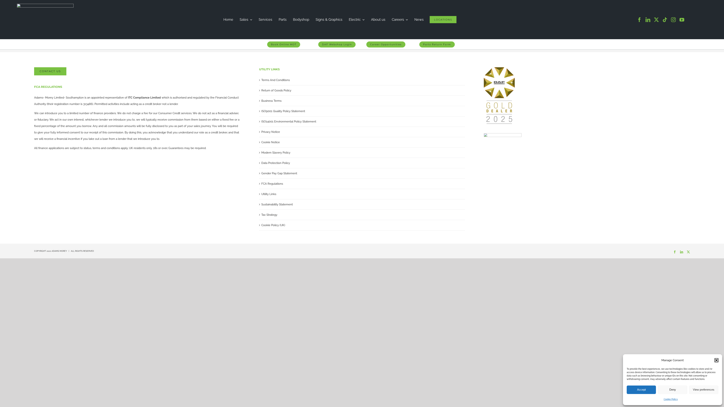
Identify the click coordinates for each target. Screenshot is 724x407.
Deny (672, 389)
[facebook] (639, 19)
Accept (641, 389)
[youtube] (682, 19)
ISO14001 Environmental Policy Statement (288, 121)
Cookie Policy (671, 399)
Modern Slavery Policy (275, 152)
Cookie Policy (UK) (273, 225)
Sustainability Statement (277, 204)
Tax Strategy (269, 215)
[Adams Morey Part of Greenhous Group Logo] (45, 5)
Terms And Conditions (275, 80)
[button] (716, 360)
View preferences (703, 389)
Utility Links (268, 194)
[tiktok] (665, 19)
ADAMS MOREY (59, 251)
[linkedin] (648, 19)
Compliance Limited (144, 97)
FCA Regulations (272, 183)
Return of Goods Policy (276, 90)
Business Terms (271, 101)
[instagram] (673, 19)
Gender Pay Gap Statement (279, 173)
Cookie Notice (270, 142)
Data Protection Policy (275, 163)
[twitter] (656, 19)
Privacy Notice (270, 132)
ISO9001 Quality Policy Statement (283, 111)
